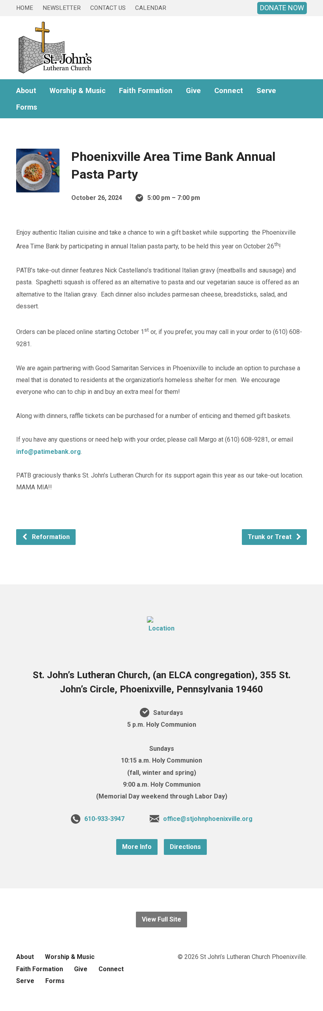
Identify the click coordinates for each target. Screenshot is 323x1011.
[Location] (161, 628)
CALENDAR (150, 7)
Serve (266, 90)
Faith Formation (146, 90)
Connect (228, 90)
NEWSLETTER (62, 7)
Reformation (50, 537)
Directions (185, 847)
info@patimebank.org (48, 451)
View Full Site (161, 919)
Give (193, 90)
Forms (26, 107)
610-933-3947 (104, 819)
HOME (24, 7)
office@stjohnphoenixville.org (207, 819)
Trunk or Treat (270, 537)
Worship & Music (78, 90)
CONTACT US (108, 7)
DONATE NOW (282, 8)
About (26, 90)
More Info (137, 847)
